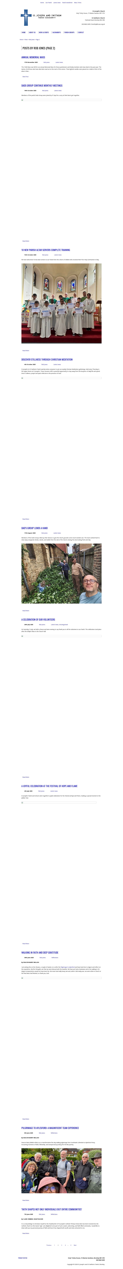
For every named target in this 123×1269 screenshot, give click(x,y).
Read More (26, 241)
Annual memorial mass (33, 57)
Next (75, 1245)
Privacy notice (22, 1258)
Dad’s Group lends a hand (34, 528)
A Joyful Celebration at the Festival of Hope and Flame (49, 786)
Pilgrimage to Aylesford (68, 967)
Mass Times (77, 2)
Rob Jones (31, 39)
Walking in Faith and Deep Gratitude (39, 952)
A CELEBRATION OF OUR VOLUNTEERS (38, 619)
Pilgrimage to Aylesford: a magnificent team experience (50, 1128)
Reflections (55, 957)
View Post (25, 76)
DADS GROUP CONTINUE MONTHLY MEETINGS (41, 85)
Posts (26, 39)
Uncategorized (63, 624)
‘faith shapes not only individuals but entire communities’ (51, 1209)
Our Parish (49, 2)
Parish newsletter (67, 2)
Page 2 (38, 39)
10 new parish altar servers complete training (45, 250)
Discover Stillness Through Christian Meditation (47, 359)
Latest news (57, 2)
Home (42, 2)
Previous (49, 1245)
